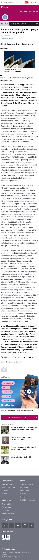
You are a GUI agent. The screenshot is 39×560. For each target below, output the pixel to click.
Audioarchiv (33, 11)
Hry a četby (7, 383)
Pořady (5, 396)
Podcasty (5, 510)
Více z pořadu (8, 424)
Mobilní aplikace (8, 513)
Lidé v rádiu (24, 491)
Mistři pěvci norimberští (21, 457)
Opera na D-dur (7, 38)
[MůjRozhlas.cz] (4, 48)
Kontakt (23, 497)
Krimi (5, 387)
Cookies (4, 552)
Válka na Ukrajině (8, 485)
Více (25, 23)
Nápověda (24, 488)
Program (23, 11)
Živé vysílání (7, 401)
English (4, 554)
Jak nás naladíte (26, 485)
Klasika (4, 23)
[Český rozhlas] (7, 2)
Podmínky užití (26, 552)
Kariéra (23, 494)
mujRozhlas (5, 377)
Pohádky (6, 392)
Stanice (5, 491)
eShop (4, 494)
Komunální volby (8, 488)
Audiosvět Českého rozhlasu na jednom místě (17, 410)
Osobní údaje (14, 552)
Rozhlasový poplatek (28, 500)
